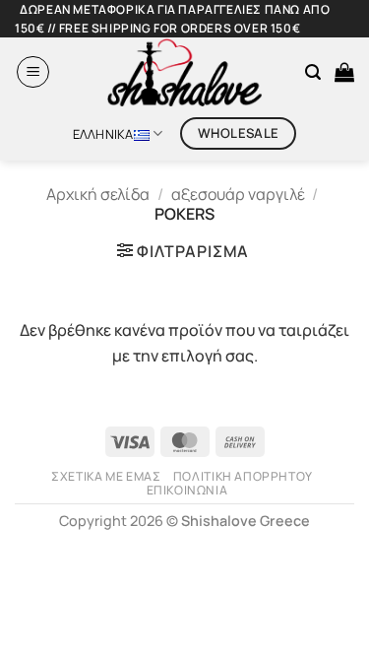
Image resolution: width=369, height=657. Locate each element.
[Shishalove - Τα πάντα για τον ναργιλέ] (185, 71)
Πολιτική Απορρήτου (243, 476)
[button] (33, 72)
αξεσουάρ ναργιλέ (238, 194)
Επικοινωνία (187, 490)
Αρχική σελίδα (98, 194)
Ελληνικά (103, 134)
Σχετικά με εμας (105, 476)
